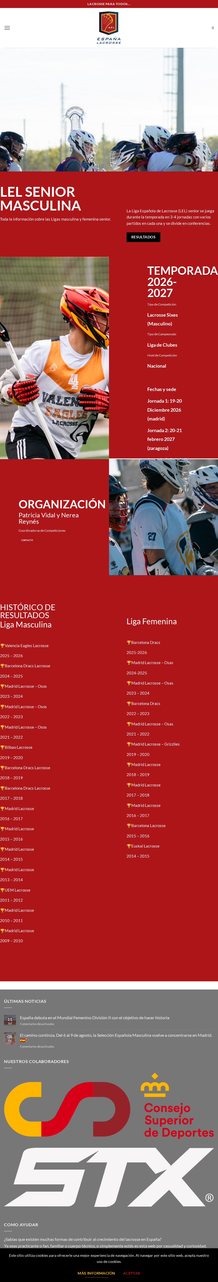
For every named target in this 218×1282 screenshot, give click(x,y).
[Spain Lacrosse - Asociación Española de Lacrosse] (109, 28)
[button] (7, 27)
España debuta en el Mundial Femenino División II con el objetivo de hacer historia (94, 1017)
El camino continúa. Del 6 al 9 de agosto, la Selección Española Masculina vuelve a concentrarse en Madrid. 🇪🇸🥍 (116, 1038)
